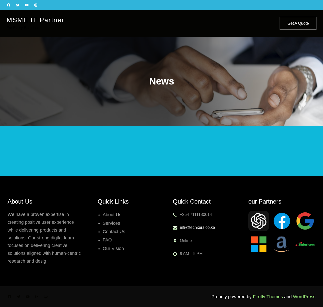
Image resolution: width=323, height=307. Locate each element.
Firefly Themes (268, 296)
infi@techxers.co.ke (197, 227)
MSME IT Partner (35, 19)
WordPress (304, 296)
